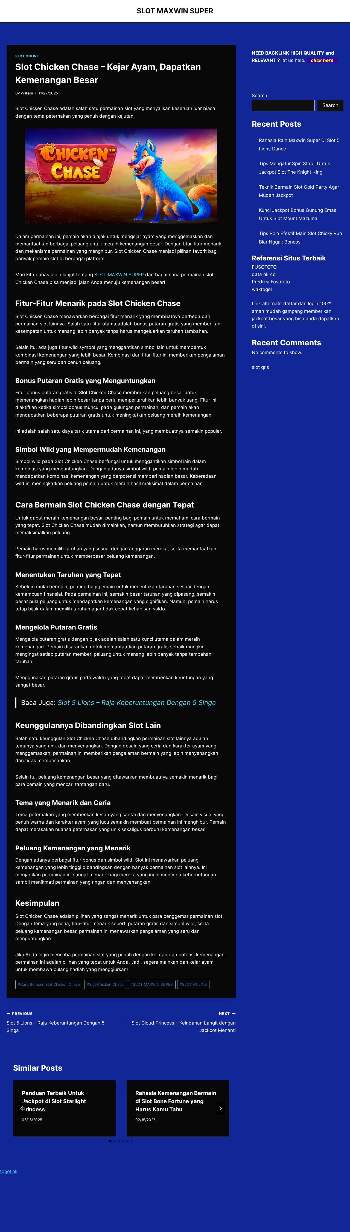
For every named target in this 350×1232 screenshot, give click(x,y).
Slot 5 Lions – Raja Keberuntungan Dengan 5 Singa (137, 702)
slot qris (260, 367)
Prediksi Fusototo (271, 281)
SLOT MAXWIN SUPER (151, 984)
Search (259, 95)
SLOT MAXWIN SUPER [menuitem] (119, 274)
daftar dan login (300, 303)
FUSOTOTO (264, 267)
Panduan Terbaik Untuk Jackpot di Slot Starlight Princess (54, 1101)
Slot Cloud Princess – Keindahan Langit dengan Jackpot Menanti (184, 1022)
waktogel (262, 289)
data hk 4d (264, 274)
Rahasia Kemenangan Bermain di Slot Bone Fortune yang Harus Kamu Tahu (175, 1101)
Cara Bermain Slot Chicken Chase (49, 984)
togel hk (9, 1171)
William (27, 93)
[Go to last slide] (22, 1108)
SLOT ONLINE (27, 56)
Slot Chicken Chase (105, 984)
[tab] (110, 1141)
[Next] (220, 1108)
